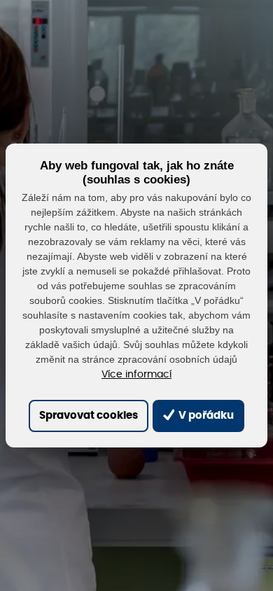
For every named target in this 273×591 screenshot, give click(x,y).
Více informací (137, 375)
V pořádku (205, 415)
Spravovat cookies (88, 415)
